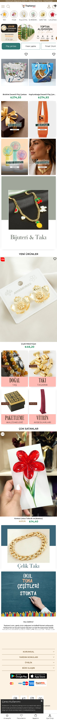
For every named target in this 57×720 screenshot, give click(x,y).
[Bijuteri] (28, 213)
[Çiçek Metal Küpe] (28, 299)
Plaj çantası (11, 46)
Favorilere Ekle (26, 54)
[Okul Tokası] (28, 594)
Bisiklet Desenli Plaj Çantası (15, 94)
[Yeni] (4, 14)
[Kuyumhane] (23, 14)
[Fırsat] (14, 14)
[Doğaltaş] (14, 368)
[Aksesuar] (42, 119)
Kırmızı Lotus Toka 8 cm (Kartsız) (28, 518)
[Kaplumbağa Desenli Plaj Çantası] (42, 72)
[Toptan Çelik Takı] (28, 547)
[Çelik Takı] (42, 14)
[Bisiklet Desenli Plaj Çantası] (14, 72)
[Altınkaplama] (42, 157)
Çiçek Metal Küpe (28, 344)
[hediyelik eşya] (14, 157)
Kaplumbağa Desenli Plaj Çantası (42, 94)
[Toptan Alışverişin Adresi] (28, 32)
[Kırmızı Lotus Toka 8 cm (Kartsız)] (28, 474)
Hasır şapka (30, 46)
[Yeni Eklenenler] (14, 119)
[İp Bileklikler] (33, 14)
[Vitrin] (42, 406)
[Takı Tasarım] (42, 368)
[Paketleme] (14, 406)
